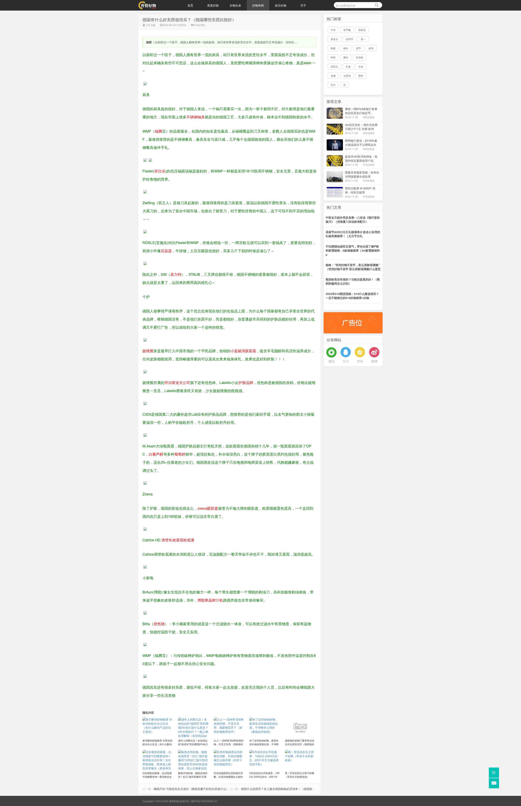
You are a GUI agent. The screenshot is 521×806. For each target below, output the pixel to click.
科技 (333, 57)
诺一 (363, 39)
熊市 (360, 75)
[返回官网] (494, 773)
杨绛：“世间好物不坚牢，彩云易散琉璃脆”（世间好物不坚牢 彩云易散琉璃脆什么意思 (353, 267)
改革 (371, 48)
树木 (345, 48)
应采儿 (334, 66)
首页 (190, 5)
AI (344, 84)
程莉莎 (362, 30)
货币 (358, 48)
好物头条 (235, 5)
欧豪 (333, 48)
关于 (303, 5)
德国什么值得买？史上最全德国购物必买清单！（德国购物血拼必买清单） (288, 789)
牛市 (333, 30)
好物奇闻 (258, 5)
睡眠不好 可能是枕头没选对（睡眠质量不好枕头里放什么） (191, 789)
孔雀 (348, 66)
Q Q (346, 361)
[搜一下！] (376, 4)
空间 (360, 361)
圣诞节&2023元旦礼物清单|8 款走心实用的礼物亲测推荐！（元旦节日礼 (353, 234)
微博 (374, 361)
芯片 (333, 84)
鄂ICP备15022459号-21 (204, 801)
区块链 (359, 57)
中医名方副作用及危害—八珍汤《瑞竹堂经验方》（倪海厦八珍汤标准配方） (353, 219)
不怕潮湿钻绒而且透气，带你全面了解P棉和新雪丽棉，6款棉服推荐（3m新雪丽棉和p (353, 250)
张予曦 (347, 30)
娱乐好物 (280, 5)
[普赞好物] (158, 5)
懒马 (345, 57)
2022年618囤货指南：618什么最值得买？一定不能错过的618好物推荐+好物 (352, 296)
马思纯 (347, 75)
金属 (333, 75)
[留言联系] (494, 783)
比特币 (349, 39)
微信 (331, 361)
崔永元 (334, 39)
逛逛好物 (213, 5)
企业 (360, 66)
